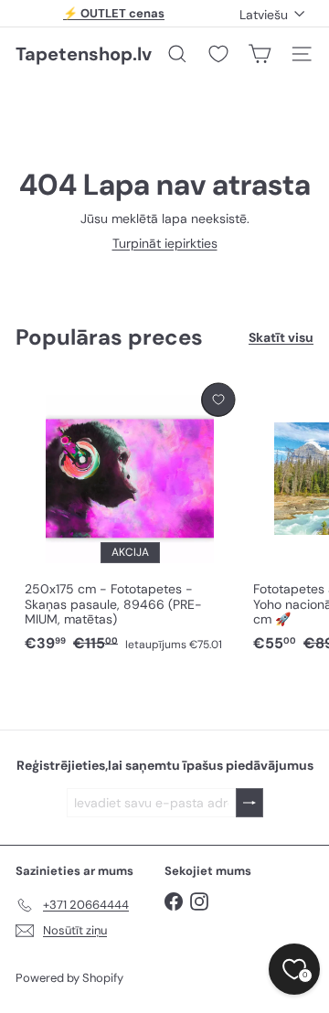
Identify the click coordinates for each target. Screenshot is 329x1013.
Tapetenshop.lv (84, 54)
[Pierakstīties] (249, 803)
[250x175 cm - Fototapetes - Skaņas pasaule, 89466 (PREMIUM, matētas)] (130, 519)
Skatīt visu (281, 338)
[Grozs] (260, 53)
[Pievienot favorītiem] (218, 400)
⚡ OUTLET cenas (113, 13)
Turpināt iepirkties (165, 243)
